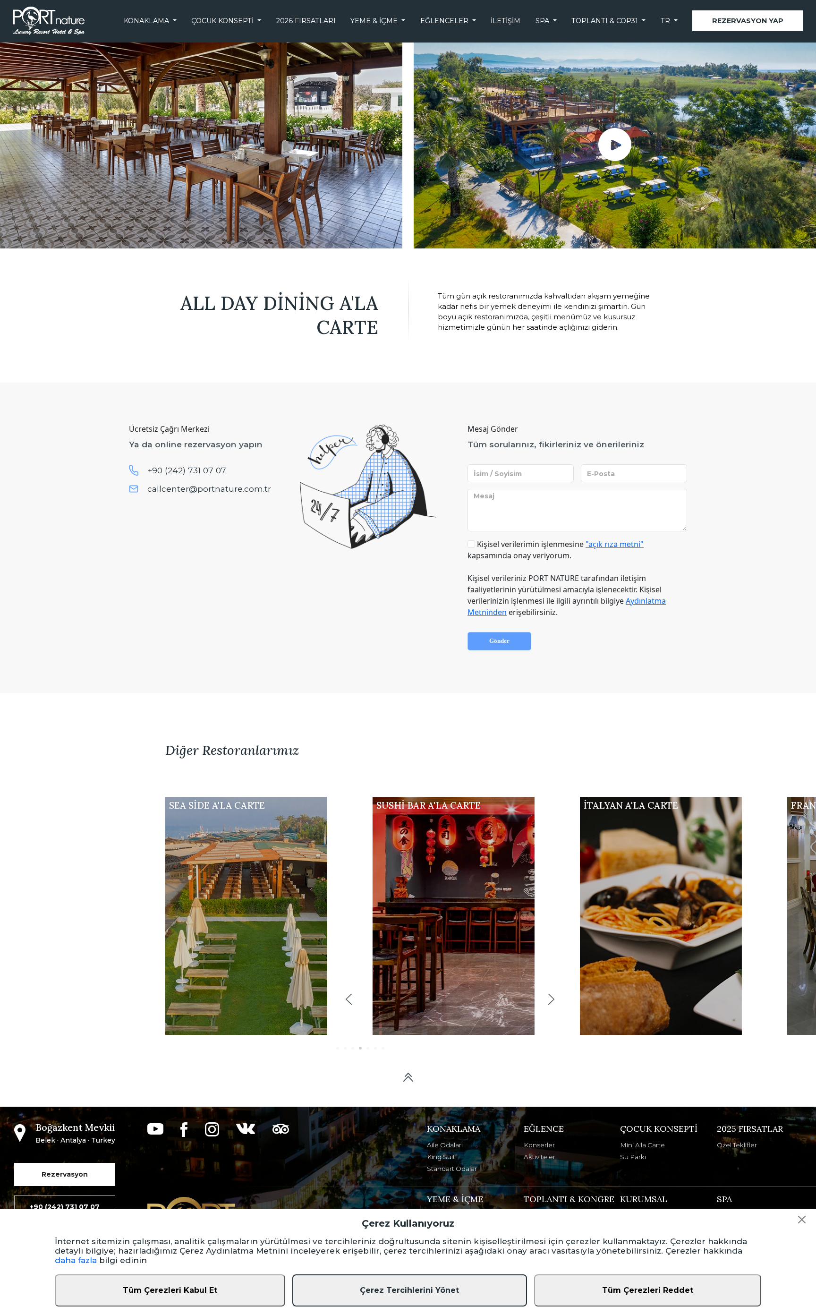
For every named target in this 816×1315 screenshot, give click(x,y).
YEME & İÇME (455, 1199)
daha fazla (76, 1260)
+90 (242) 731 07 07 (186, 470)
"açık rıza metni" (615, 544)
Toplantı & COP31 (604, 21)
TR (665, 21)
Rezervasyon (65, 1174)
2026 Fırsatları (306, 21)
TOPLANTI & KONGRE (569, 1199)
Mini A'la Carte (642, 1145)
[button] (348, 999)
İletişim (505, 21)
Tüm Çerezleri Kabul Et (170, 1290)
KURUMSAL (643, 1199)
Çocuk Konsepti (222, 21)
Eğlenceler (444, 21)
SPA (542, 21)
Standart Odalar (452, 1168)
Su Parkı (633, 1157)
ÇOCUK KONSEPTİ (658, 1128)
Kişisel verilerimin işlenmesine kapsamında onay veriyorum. (556, 550)
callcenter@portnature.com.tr (209, 489)
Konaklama (146, 21)
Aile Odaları (445, 1145)
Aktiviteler (539, 1157)
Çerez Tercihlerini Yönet (409, 1290)
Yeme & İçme (374, 21)
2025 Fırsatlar (750, 1128)
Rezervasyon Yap (747, 21)
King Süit (441, 1157)
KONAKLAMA (453, 1128)
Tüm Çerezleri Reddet (647, 1290)
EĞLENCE (544, 1128)
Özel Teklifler (737, 1145)
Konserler (539, 1145)
